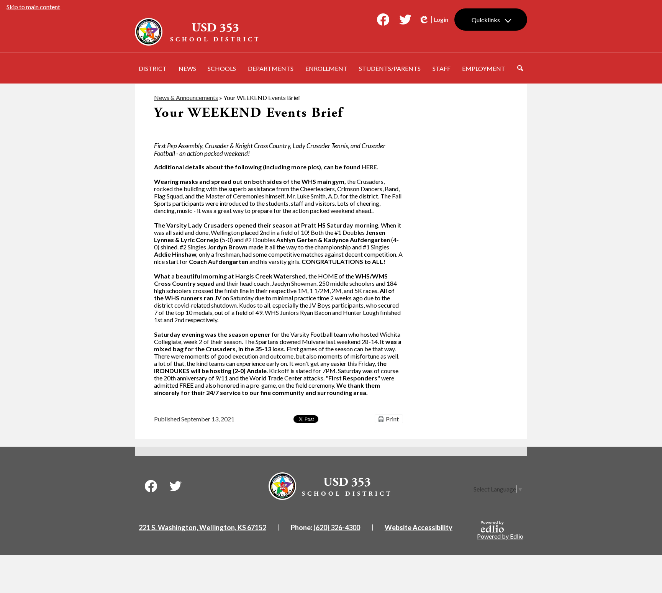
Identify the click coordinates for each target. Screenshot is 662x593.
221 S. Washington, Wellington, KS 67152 (202, 527)
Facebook (383, 19)
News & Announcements (186, 97)
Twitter (405, 19)
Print (392, 419)
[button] (152, 68)
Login (433, 19)
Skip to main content (33, 6)
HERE (369, 166)
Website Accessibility (418, 527)
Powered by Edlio (500, 536)
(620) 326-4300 (336, 527)
